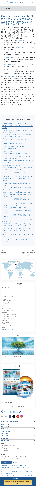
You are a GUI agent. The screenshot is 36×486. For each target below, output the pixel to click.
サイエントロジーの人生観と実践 (9, 314)
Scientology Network (22, 465)
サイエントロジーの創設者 (7, 291)
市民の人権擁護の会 (11, 77)
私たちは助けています (6, 438)
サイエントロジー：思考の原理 (11, 356)
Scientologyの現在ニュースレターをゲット (14, 459)
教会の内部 (4, 312)
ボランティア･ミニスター (23, 69)
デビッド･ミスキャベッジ (16, 467)
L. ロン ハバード (4, 465)
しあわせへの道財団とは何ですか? (12, 143)
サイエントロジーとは (9, 422)
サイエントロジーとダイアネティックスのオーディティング (6, 304)
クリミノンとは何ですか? (9, 148)
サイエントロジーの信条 (7, 289)
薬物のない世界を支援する (11, 473)
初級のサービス (5, 426)
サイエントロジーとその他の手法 (9, 316)
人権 (14, 52)
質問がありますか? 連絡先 (10, 445)
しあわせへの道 (8, 64)
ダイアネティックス (13, 465)
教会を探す (6, 450)
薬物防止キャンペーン (24, 41)
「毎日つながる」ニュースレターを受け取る (15, 456)
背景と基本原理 (5, 287)
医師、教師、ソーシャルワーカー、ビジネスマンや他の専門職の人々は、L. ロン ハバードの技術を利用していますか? (17, 178)
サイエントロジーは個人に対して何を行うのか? (12, 293)
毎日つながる (4, 433)
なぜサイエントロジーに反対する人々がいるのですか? (17, 192)
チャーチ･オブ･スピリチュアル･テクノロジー (11, 325)
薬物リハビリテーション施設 (25, 48)
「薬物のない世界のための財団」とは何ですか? (15, 154)
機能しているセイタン (6, 308)
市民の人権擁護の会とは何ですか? (12, 165)
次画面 (33, 250)
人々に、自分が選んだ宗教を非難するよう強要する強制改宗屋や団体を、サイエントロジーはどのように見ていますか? (17, 230)
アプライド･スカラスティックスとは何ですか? (15, 146)
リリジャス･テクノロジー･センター (7, 323)
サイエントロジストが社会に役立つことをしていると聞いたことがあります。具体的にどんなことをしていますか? (17, 125)
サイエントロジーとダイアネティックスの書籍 (7, 295)
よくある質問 (18, 284)
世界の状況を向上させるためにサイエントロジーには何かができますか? (28, 254)
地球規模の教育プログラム (12, 57)
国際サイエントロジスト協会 (18, 471)
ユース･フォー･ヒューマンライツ (25, 475)
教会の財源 (3, 252)
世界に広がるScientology (8, 436)
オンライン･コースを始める (28, 467)
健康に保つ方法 (5, 441)
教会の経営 (4, 320)
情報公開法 (13, 87)
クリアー (4, 306)
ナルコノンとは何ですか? (9, 151)
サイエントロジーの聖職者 (7, 310)
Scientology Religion (5, 467)
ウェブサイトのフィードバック (11, 448)
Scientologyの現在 (6, 431)
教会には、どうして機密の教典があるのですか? (15, 208)
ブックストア (4, 429)
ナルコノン (3, 473)
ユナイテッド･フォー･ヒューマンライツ (9, 475)
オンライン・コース (6, 424)
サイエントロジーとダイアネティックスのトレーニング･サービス (7, 299)
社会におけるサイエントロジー (8, 329)
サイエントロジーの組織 (7, 318)
